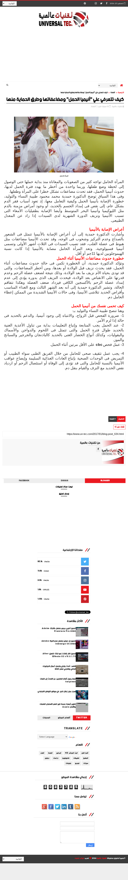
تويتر (57, 806)
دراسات (55, 758)
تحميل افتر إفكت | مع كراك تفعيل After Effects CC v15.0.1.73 (59, 655)
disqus (64, 481)
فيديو (77, 763)
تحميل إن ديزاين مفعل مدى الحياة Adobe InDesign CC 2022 (59, 642)
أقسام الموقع (64, 717)
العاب (42, 753)
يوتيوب (70, 806)
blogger (105, 481)
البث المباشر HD (71, 753)
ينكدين (64, 806)
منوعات (68, 763)
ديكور (47, 758)
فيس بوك (50, 806)
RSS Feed (77, 806)
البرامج (58, 753)
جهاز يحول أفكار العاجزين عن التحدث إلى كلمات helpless (58, 680)
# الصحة (113, 419)
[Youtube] (90, 3)
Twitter (81, 717)
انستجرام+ (44, 806)
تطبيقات (76, 758)
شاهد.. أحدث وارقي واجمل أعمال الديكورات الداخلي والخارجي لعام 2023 (59, 668)
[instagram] (96, 3)
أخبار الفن (84, 753)
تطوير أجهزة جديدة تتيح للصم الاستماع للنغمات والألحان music (58, 705)
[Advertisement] (64, 55)
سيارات (85, 763)
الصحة (113, 92)
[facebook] (106, 3)
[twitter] (101, 3)
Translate (75, 737)
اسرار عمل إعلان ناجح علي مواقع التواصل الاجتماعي (57, 691)
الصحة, (93, 106)
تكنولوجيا (65, 758)
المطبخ (85, 758)
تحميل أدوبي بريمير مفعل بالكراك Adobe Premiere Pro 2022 (59, 630)
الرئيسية (121, 92)
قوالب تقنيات (79, 858)
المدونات (46, 717)
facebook (24, 481)
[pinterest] (85, 3)
